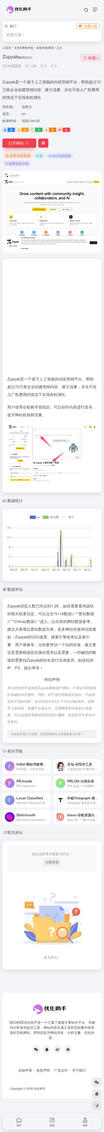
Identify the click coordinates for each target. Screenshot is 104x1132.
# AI (40, 155)
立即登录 (52, 862)
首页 (8, 47)
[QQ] (46, 1049)
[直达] (48, 766)
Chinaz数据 (24, 621)
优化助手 (39, 1088)
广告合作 (61, 1070)
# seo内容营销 (60, 155)
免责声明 (43, 1070)
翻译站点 (24, 57)
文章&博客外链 (23, 47)
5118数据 (63, 613)
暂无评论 (15, 832)
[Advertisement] (52, 319)
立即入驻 (90, 25)
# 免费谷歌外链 (17, 163)
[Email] (68, 1049)
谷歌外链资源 (45, 47)
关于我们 (79, 1070)
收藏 (93, 57)
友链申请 (25, 1070)
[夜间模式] (97, 1105)
